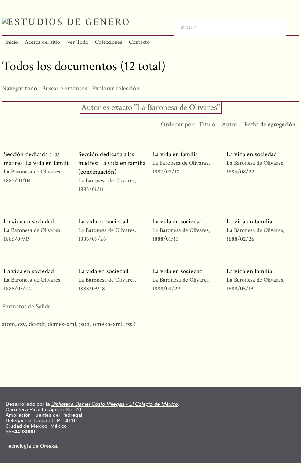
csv (22, 324)
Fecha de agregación (270, 124)
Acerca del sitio (42, 42)
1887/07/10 (165, 172)
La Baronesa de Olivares (32, 172)
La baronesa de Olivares (180, 163)
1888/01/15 (165, 239)
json (84, 324)
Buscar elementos (64, 88)
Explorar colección (116, 88)
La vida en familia (175, 154)
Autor (229, 124)
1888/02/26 (240, 239)
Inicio (11, 42)
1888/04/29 (166, 289)
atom (8, 324)
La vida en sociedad (251, 154)
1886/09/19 (17, 239)
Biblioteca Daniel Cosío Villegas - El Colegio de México (114, 404)
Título (207, 124)
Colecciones (108, 42)
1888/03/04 (17, 289)
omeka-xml (107, 324)
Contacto (139, 42)
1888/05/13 (239, 289)
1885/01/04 (17, 181)
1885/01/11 (91, 189)
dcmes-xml (62, 324)
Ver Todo (77, 42)
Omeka (48, 446)
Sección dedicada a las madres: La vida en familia (37, 158)
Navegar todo (19, 88)
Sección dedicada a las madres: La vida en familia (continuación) (111, 163)
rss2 (130, 324)
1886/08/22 (240, 172)
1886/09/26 (92, 239)
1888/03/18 (91, 289)
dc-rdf (37, 324)
